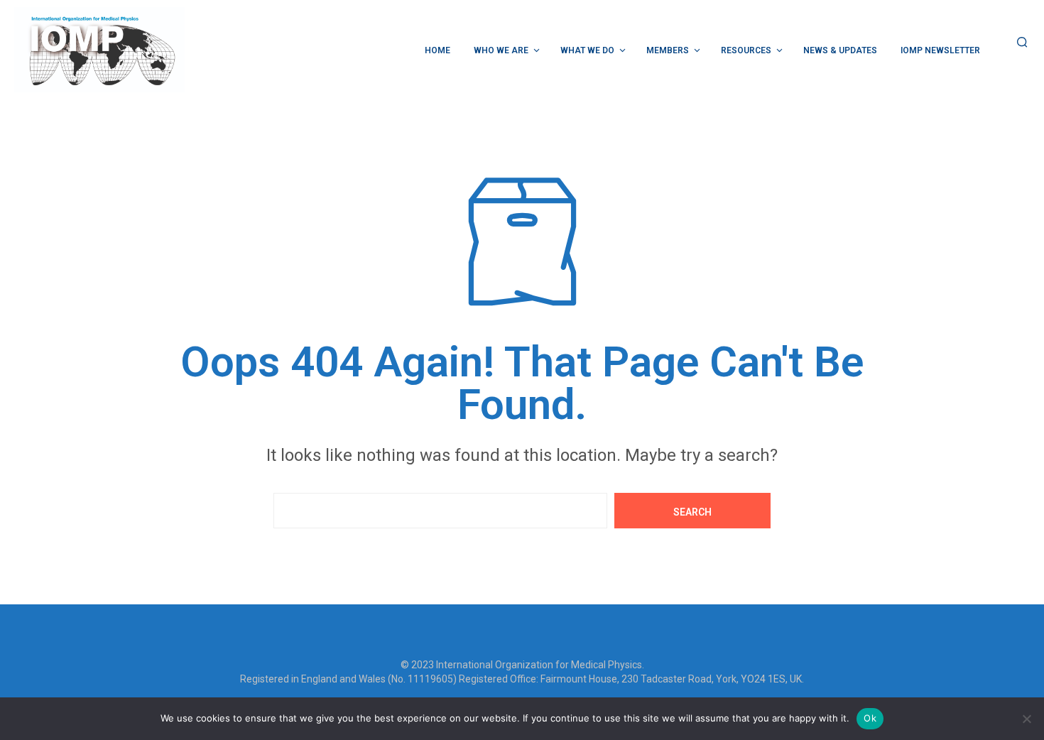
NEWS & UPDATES (840, 50)
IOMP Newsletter (940, 50)
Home (437, 50)
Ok (870, 718)
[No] (1026, 719)
